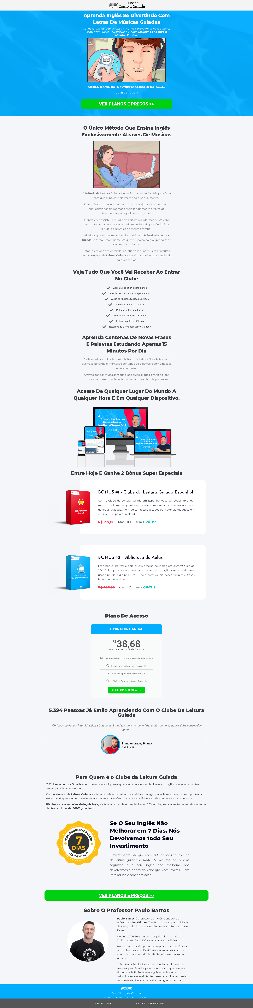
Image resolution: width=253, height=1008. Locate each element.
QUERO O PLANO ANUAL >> (126, 690)
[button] (46, 739)
